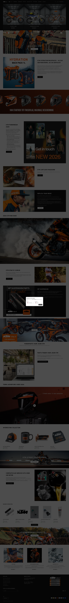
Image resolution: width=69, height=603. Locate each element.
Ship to (28, 301)
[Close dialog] (42, 297)
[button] (30, 302)
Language (36, 301)
